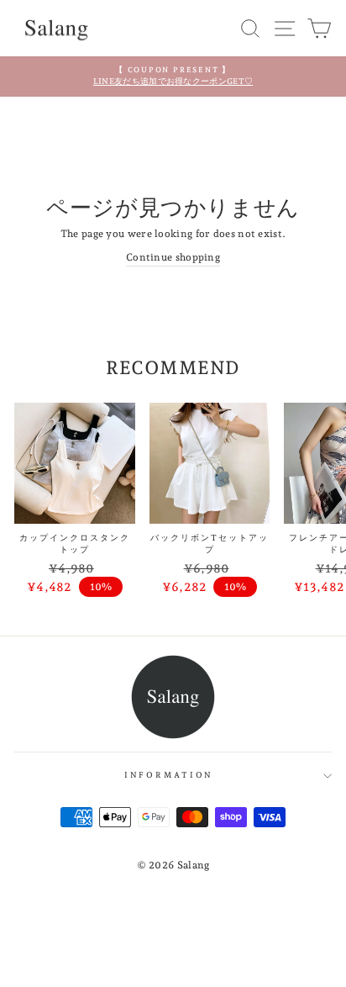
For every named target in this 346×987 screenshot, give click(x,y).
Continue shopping (173, 257)
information (169, 774)
